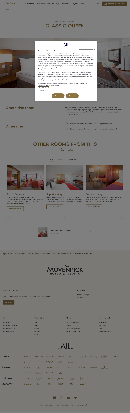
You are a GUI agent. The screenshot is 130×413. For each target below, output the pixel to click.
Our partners (41, 90)
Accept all (72, 95)
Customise (58, 95)
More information (43, 87)
